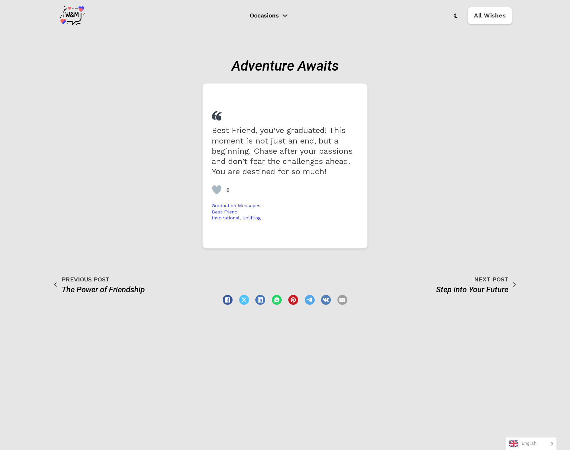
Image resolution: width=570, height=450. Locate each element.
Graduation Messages (236, 205)
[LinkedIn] (260, 300)
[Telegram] (310, 300)
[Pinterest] (293, 300)
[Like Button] (217, 190)
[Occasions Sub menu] (285, 15)
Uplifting (251, 217)
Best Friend (225, 211)
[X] (244, 300)
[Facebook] (228, 300)
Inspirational (225, 217)
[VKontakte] (326, 300)
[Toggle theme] (456, 15)
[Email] (342, 300)
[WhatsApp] (277, 300)
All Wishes (490, 15)
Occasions (264, 15)
